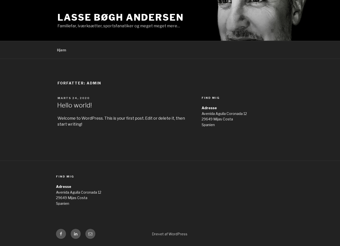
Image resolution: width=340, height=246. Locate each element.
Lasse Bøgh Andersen (120, 17)
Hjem (61, 50)
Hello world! (74, 105)
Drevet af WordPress (169, 234)
